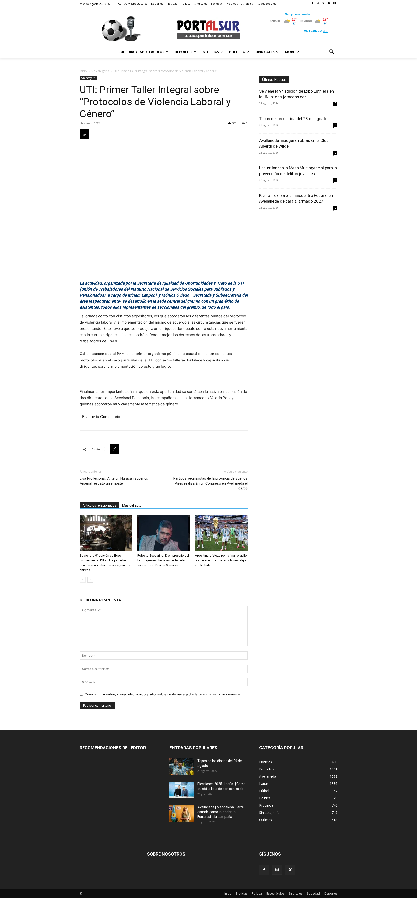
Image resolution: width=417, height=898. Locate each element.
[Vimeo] (329, 3)
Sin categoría (100, 71)
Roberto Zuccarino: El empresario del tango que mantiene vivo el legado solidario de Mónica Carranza (163, 560)
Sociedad (313, 893)
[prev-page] (83, 580)
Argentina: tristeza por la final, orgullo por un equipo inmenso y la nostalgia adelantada (221, 560)
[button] (331, 52)
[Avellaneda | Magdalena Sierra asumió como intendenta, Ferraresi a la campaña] (181, 813)
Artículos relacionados (99, 505)
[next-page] (90, 580)
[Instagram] (318, 3)
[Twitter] (324, 3)
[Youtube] (334, 3)
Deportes (330, 893)
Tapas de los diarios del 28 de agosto (293, 118)
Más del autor (132, 505)
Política (257, 893)
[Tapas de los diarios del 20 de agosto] (181, 766)
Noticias (241, 893)
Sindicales (295, 893)
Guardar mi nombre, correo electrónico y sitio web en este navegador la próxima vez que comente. (163, 694)
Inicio (83, 71)
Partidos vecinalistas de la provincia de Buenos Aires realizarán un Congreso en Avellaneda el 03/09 (210, 483)
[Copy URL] (84, 134)
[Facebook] (312, 3)
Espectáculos (275, 893)
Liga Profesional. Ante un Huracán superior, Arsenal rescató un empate (114, 481)
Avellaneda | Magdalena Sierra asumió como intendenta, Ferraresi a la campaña (220, 812)
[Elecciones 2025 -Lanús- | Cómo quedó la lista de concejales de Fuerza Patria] (181, 790)
